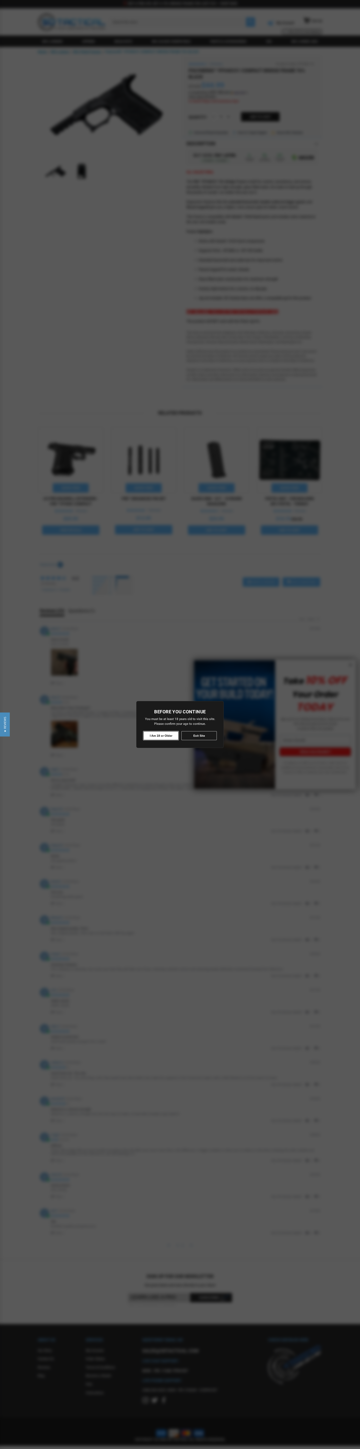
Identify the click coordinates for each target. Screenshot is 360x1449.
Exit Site (199, 735)
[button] (5, 724)
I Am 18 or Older (161, 735)
